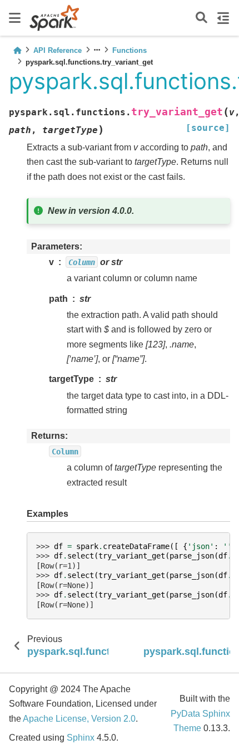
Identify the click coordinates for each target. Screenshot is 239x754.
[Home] (17, 50)
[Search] (201, 18)
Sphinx (80, 737)
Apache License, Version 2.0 (79, 718)
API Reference (57, 50)
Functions (129, 50)
